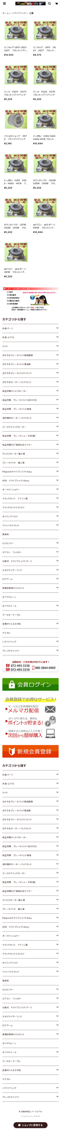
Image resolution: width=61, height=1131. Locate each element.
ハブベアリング (19, 13)
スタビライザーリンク (12, 570)
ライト (5, 346)
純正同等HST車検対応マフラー (17, 445)
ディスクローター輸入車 (13, 453)
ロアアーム (7, 579)
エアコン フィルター (12, 552)
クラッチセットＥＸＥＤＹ (13, 507)
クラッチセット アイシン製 (15, 498)
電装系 (5, 534)
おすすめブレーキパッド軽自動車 (17, 355)
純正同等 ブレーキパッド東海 (16, 409)
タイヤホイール (9, 606)
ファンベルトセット (10, 525)
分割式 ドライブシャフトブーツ (17, 561)
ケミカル (6, 633)
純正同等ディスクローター (14, 391)
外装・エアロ (8, 337)
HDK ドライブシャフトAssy (15, 480)
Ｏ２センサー (8, 543)
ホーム (5, 13)
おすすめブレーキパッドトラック (17, 373)
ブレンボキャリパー (11, 650)
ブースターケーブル (11, 615)
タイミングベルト (10, 516)
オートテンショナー (11, 489)
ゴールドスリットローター (14, 427)
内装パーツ (7, 328)
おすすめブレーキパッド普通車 (16, 364)
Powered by (27, 1116)
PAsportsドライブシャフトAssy (17, 471)
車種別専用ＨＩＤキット (13, 588)
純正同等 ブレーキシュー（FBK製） (19, 436)
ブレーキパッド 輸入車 (13, 462)
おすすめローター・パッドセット (16, 382)
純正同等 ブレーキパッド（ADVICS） (19, 400)
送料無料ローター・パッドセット (17, 418)
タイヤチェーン (9, 597)
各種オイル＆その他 (11, 624)
